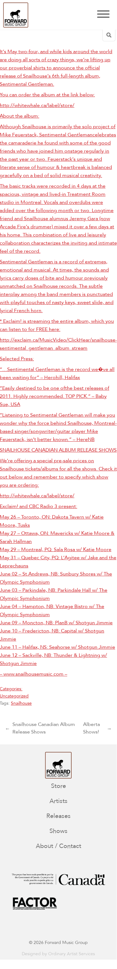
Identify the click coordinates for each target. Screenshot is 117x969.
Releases (58, 816)
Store (58, 786)
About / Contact (58, 846)
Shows (58, 831)
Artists (58, 801)
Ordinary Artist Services (71, 954)
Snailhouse (21, 703)
